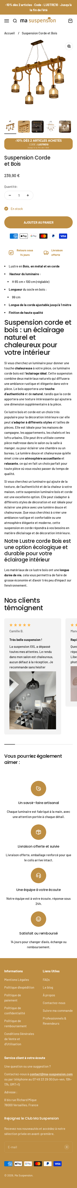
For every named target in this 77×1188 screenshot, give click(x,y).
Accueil (9, 33)
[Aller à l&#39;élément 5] (65, 127)
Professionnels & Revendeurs (54, 1020)
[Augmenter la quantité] (27, 195)
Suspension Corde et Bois (39, 33)
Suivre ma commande (58, 1010)
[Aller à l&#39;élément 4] (51, 127)
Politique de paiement (12, 997)
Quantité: (11, 186)
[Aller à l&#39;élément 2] (24, 127)
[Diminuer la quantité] (9, 195)
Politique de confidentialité (14, 1010)
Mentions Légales (16, 980)
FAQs (46, 980)
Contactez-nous (54, 1003)
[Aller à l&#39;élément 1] (10, 127)
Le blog (48, 987)
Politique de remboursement (15, 1023)
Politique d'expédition (19, 987)
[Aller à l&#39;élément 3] (38, 127)
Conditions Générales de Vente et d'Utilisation (19, 1039)
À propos (49, 995)
